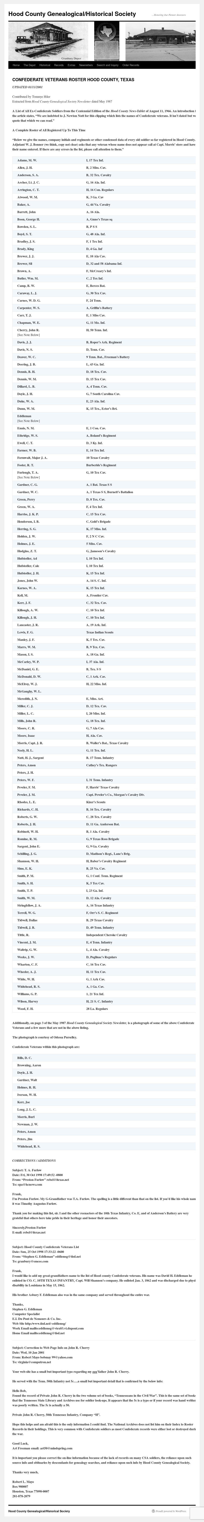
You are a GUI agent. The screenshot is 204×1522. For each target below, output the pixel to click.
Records (59, 65)
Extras (71, 65)
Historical (44, 65)
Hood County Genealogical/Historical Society (72, 13)
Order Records (131, 65)
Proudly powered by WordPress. (171, 1511)
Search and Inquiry (108, 65)
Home (16, 65)
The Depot (29, 65)
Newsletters (86, 65)
